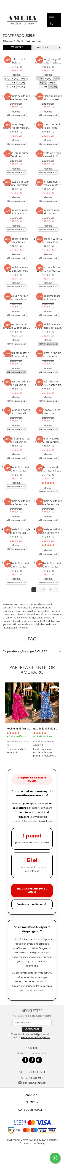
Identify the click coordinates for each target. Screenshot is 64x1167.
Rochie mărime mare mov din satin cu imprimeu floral (16, 269)
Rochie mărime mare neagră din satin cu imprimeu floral (48, 297)
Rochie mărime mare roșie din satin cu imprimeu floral (48, 211)
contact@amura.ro (34, 1082)
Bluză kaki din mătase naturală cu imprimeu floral (16, 354)
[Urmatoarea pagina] (56, 589)
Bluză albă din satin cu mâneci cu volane (16, 440)
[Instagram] (39, 1060)
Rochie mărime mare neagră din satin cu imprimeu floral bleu (16, 211)
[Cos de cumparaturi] (51, 30)
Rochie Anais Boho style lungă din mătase (16, 468)
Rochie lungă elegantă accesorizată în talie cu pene (48, 60)
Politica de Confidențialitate (35, 1037)
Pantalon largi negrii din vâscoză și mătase (48, 183)
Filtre (18, 47)
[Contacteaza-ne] (51, 23)
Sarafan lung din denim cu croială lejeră (48, 126)
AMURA (30, 1095)
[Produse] (52, 17)
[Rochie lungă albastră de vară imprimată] (45, 702)
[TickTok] (32, 1060)
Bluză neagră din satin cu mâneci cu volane (16, 183)
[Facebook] (25, 1060)
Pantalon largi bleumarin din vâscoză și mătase (16, 126)
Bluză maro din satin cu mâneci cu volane (48, 240)
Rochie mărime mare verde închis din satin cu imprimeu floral (48, 326)
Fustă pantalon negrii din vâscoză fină (48, 154)
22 (51, 589)
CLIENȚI (30, 1102)
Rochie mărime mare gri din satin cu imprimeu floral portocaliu (16, 240)
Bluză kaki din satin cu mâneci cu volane (16, 297)
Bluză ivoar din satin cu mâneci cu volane (16, 383)
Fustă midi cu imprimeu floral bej (16, 154)
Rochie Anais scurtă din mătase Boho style (16, 97)
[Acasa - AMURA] (22, 20)
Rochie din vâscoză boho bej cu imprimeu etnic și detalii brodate (48, 440)
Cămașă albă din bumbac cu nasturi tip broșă (48, 383)
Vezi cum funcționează (32, 904)
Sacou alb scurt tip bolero (16, 60)
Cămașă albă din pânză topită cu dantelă (16, 411)
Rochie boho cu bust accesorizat (48, 411)
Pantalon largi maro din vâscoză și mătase (48, 97)
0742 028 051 (34, 1077)
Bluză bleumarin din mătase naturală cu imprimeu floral (48, 468)
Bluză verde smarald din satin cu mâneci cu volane (16, 326)
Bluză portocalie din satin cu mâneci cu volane (48, 269)
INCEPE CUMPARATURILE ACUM (32, 890)
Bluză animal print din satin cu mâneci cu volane (48, 354)
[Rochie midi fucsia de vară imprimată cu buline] (18, 702)
